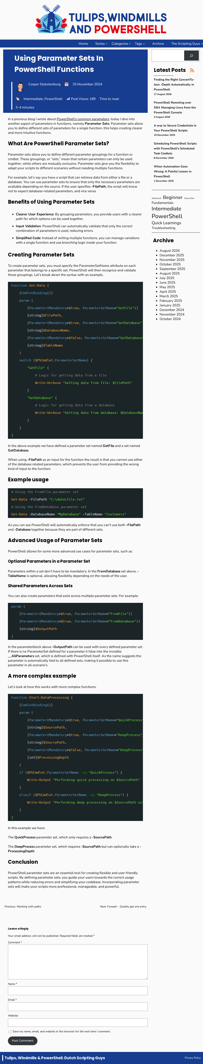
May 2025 (167, 287)
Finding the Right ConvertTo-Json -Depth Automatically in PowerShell (174, 84)
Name (12, 984)
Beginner (173, 197)
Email (12, 1000)
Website (13, 1015)
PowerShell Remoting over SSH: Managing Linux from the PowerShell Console (175, 107)
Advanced (156, 198)
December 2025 (172, 255)
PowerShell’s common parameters (83, 119)
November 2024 (172, 314)
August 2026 (170, 250)
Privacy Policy (193, 1058)
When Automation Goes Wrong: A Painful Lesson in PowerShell (173, 171)
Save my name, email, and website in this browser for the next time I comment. (61, 1031)
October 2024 (170, 319)
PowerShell (53, 99)
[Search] (191, 55)
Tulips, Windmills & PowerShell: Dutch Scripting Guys (55, 1058)
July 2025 (167, 278)
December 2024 (172, 310)
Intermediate (33, 99)
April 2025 (168, 291)
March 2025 (169, 296)
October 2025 (170, 264)
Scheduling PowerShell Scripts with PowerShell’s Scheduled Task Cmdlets (175, 148)
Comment (15, 942)
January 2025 (170, 305)
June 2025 (167, 282)
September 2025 (172, 269)
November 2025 (172, 259)
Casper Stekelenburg (44, 84)
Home (83, 43)
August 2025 (170, 273)
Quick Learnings (166, 223)
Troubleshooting (163, 228)
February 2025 (171, 300)
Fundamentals (162, 202)
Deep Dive (189, 198)
